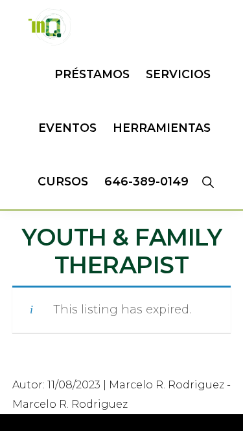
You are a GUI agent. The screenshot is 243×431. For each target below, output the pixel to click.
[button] (207, 181)
